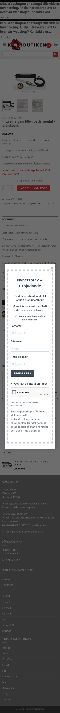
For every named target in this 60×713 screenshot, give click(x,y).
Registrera (22, 373)
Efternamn (17, 341)
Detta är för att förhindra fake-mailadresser (24, 404)
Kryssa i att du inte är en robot (29, 383)
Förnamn (16, 326)
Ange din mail (19, 356)
